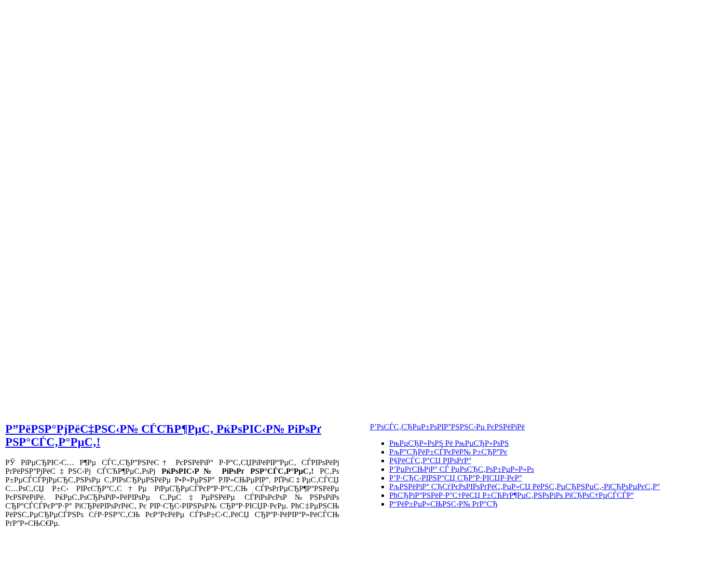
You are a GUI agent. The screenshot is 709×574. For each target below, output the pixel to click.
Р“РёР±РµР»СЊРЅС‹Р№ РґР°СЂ (443, 504)
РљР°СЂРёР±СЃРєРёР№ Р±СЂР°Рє (448, 452)
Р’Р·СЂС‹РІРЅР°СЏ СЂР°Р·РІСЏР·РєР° (455, 478)
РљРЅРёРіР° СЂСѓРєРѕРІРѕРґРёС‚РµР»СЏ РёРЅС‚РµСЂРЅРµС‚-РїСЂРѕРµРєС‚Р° (524, 486)
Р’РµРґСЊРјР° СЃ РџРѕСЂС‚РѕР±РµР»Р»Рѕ (461, 469)
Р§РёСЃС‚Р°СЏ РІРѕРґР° (430, 460)
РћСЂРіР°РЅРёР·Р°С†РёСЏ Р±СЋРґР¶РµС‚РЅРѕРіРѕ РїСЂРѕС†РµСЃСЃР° (511, 495)
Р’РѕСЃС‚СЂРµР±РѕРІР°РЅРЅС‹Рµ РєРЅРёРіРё (447, 427)
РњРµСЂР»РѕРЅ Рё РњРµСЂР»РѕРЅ (449, 443)
